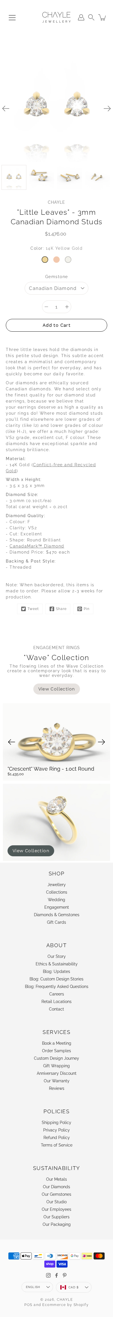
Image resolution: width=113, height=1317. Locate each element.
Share (61, 609)
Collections (56, 892)
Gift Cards (56, 922)
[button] (91, 17)
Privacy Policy (56, 1130)
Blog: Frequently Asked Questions (56, 986)
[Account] (81, 17)
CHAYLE (65, 1300)
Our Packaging (57, 1224)
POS (28, 1305)
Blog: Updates (56, 971)
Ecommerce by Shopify (65, 1305)
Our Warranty (57, 1081)
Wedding (56, 899)
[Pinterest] (64, 1275)
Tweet (33, 609)
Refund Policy (56, 1137)
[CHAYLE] (56, 17)
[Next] (107, 108)
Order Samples (56, 1050)
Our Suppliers (56, 1217)
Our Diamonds (56, 1186)
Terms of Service (56, 1145)
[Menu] (12, 18)
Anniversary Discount (56, 1073)
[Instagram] (48, 1275)
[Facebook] (56, 1275)
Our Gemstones (56, 1194)
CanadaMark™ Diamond (37, 546)
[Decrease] (46, 306)
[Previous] (6, 108)
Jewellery (57, 884)
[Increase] (67, 306)
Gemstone (56, 276)
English (33, 1287)
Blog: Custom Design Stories (56, 979)
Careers (56, 994)
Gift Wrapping (56, 1065)
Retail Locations (56, 1001)
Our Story (57, 956)
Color (56, 248)
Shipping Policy (56, 1122)
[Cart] (102, 17)
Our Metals (56, 1179)
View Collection (30, 850)
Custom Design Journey (56, 1058)
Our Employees (56, 1209)
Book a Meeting (56, 1043)
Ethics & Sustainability (57, 964)
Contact (56, 1009)
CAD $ (73, 1287)
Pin (87, 609)
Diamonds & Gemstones (56, 914)
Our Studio (56, 1202)
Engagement (56, 907)
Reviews (56, 1088)
